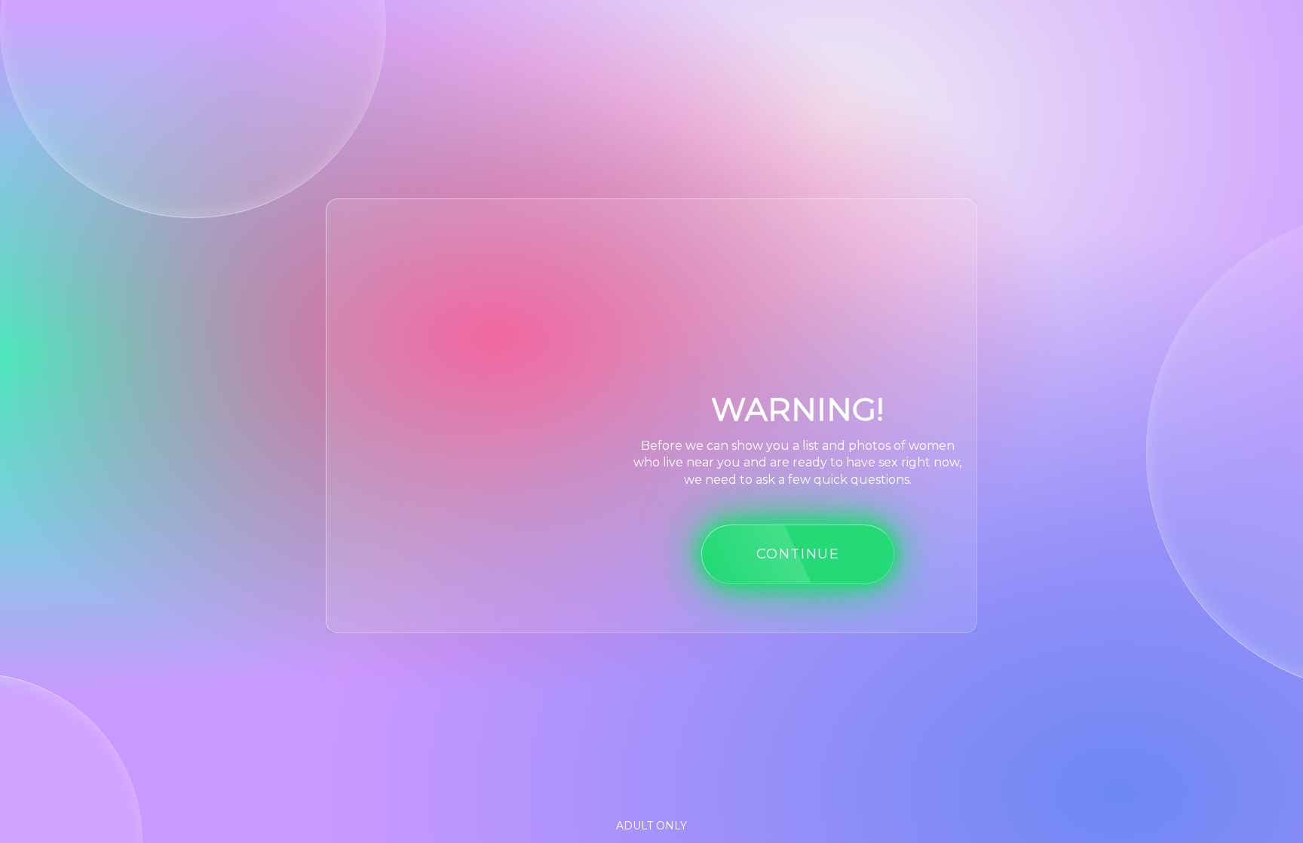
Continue (798, 553)
